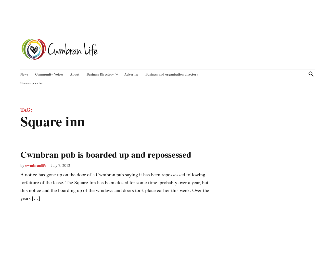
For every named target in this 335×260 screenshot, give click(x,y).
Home (23, 83)
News (24, 74)
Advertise (131, 74)
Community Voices (49, 74)
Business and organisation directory (171, 74)
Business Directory (100, 74)
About (74, 74)
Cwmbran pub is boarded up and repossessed (105, 154)
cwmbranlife (35, 165)
